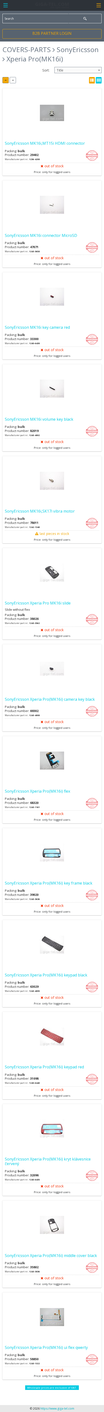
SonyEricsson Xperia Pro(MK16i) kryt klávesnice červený (48, 1161)
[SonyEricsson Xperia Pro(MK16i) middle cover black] (52, 1225)
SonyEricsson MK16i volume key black (39, 419)
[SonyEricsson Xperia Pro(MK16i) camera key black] (52, 669)
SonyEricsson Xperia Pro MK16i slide (38, 603)
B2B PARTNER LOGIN (52, 33)
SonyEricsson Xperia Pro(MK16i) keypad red (44, 1067)
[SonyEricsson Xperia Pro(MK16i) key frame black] (52, 852)
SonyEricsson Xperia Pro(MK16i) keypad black (46, 975)
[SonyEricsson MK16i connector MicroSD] (52, 205)
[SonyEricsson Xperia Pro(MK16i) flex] (52, 760)
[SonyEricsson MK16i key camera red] (52, 297)
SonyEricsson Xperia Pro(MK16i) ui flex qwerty (46, 1347)
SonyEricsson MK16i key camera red (37, 327)
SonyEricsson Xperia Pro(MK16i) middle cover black (51, 1255)
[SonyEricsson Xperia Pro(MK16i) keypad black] (52, 944)
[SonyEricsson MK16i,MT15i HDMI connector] (52, 113)
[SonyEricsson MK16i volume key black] (52, 388)
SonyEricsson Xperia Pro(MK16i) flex (37, 791)
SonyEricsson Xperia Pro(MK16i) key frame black (48, 883)
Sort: (46, 70)
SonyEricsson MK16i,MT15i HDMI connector (45, 143)
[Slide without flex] (52, 572)
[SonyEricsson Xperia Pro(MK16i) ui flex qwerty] (52, 1317)
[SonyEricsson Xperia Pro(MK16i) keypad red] (52, 1036)
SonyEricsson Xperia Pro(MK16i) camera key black (50, 699)
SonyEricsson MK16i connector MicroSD (41, 235)
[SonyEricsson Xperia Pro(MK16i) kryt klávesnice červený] (52, 1128)
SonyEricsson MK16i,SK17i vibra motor (40, 511)
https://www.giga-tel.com (57, 1408)
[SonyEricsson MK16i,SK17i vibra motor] (52, 480)
